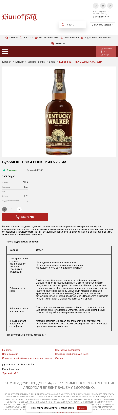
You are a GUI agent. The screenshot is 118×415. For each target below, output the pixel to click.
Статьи (59, 358)
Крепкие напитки (36, 62)
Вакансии (60, 43)
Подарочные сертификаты (98, 38)
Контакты (28, 38)
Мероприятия (72, 38)
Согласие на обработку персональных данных (27, 358)
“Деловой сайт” (10, 373)
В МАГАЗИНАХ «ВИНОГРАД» (68, 412)
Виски (52, 62)
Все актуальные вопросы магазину (25, 335)
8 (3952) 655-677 (101, 17)
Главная (13, 38)
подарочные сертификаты (54, 326)
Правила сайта (10, 354)
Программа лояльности (67, 350)
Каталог (19, 62)
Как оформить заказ (49, 38)
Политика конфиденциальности (72, 354)
